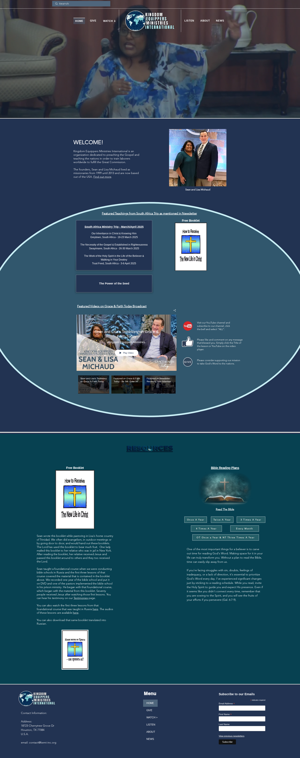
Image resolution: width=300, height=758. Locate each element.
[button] (109, 21)
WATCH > (152, 717)
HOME (150, 703)
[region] (188, 342)
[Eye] (187, 326)
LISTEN (150, 724)
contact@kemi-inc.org (42, 742)
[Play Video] (94, 384)
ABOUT (150, 732)
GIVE (149, 710)
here (95, 609)
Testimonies (81, 598)
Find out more (102, 177)
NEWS (150, 739)
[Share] (173, 310)
